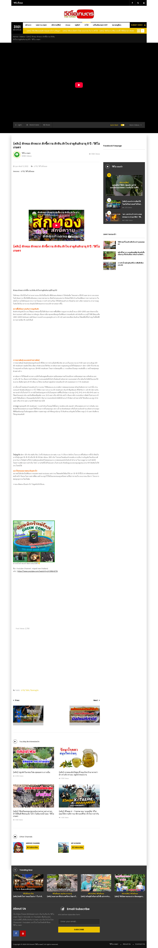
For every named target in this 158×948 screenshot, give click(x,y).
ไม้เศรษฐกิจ (34, 690)
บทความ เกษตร (41, 25)
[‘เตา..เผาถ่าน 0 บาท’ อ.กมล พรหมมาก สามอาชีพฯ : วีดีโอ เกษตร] (113, 217)
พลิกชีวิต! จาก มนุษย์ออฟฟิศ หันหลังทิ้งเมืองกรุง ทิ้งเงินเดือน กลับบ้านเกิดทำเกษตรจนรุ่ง (131, 254)
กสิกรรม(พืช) (56, 25)
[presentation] (138, 30)
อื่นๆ (32, 894)
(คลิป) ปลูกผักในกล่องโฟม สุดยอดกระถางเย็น (31, 772)
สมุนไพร (63, 894)
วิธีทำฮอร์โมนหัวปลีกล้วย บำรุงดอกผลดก (131, 243)
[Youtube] (23, 933)
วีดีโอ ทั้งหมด (18, 3)
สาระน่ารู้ (69, 894)
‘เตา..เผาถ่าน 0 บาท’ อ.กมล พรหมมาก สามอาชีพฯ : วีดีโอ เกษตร (132, 217)
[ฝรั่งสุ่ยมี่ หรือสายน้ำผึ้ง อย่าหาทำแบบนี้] (96, 882)
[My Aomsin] (63, 847)
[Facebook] (16, 933)
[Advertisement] (56, 193)
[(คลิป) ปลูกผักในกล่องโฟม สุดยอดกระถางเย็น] (33, 757)
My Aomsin (76, 843)
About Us (127, 944)
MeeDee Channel (33, 843)
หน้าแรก (28, 25)
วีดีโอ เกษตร (26, 153)
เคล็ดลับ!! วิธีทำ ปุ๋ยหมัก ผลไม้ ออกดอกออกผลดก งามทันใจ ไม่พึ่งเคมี (124, 187)
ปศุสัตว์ (77, 25)
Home (15, 37)
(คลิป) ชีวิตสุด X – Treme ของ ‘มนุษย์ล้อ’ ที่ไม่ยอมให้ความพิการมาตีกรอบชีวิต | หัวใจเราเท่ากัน (79, 812)
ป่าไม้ (86, 25)
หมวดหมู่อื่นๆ (116, 25)
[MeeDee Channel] (18, 847)
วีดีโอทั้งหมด (42, 166)
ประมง (67, 25)
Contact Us (140, 944)
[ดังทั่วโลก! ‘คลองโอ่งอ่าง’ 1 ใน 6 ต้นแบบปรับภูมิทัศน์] (28, 882)
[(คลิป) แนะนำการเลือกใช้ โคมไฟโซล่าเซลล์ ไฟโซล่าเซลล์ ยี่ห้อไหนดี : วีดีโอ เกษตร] (113, 204)
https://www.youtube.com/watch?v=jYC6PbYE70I (37, 571)
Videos (22, 37)
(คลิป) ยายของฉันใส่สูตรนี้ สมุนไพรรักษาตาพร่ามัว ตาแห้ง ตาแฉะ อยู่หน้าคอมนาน (78, 773)
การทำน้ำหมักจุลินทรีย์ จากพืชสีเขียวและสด (131, 264)
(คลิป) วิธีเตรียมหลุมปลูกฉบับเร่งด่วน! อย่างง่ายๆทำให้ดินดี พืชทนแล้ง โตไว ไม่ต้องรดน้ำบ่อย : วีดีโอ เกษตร (33, 814)
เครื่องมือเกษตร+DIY (100, 25)
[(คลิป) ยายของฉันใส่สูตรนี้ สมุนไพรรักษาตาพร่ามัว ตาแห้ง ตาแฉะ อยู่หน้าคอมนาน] (79, 757)
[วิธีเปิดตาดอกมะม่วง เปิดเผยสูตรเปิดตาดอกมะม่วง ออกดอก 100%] (130, 882)
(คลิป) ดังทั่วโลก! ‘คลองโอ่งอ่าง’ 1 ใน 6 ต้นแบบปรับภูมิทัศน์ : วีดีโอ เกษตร (38, 896)
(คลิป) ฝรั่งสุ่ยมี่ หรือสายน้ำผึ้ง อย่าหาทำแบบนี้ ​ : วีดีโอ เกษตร (102, 896)
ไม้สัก (27, 690)
